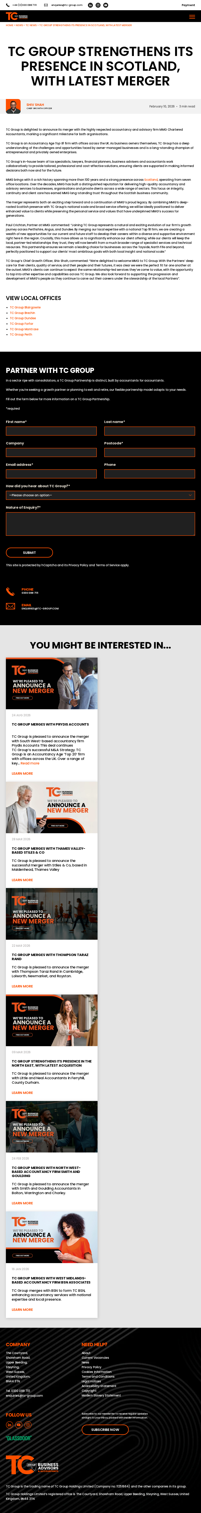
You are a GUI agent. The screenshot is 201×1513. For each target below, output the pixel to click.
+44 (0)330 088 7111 (24, 5)
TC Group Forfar (21, 324)
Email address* (19, 464)
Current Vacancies (95, 1358)
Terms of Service (108, 565)
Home (9, 25)
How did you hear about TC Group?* (38, 486)
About (86, 1353)
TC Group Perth (21, 334)
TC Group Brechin (22, 313)
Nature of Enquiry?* (23, 507)
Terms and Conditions (98, 1376)
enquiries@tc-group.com (66, 5)
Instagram (98, 5)
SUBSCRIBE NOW (105, 1429)
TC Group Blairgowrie (25, 307)
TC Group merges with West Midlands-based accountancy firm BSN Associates (52, 1264)
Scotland (151, 180)
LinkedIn (90, 5)
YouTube (105, 5)
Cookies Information (97, 1372)
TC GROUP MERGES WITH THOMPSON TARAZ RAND (52, 941)
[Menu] (192, 16)
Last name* (114, 422)
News (19, 25)
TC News (31, 25)
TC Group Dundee (23, 318)
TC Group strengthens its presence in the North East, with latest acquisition (52, 1048)
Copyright (89, 1391)
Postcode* (113, 443)
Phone (110, 464)
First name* (16, 422)
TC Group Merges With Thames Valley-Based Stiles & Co (52, 835)
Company (15, 443)
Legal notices (91, 1381)
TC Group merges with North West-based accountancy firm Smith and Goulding (52, 1156)
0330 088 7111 (30, 593)
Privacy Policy (78, 565)
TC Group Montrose (24, 329)
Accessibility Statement (99, 1386)
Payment (188, 5)
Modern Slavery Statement (101, 1395)
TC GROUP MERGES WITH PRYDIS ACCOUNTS (52, 720)
